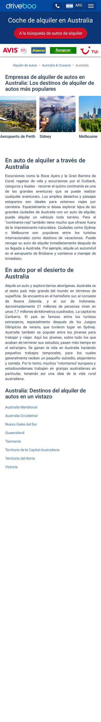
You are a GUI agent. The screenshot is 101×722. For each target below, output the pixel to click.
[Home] (21, 5)
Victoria (11, 467)
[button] (57, 6)
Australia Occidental (21, 416)
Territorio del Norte (20, 458)
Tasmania (13, 441)
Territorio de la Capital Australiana (32, 450)
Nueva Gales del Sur (21, 424)
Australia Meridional (21, 407)
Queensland (14, 433)
